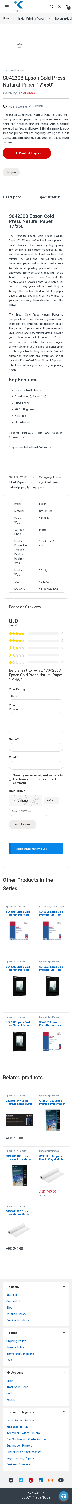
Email (13, 757)
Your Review (13, 707)
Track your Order (17, 1387)
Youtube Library (16, 1314)
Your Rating (17, 689)
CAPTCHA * (17, 791)
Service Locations (17, 1320)
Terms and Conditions (20, 1354)
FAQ (9, 1360)
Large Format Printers (20, 1420)
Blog (9, 1307)
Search (52, 7)
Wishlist (11, 1399)
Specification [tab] (49, 197)
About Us (12, 1295)
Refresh (51, 800)
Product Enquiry (30, 153)
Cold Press (44, 906)
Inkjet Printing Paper (31, 18)
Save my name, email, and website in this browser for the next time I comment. (37, 779)
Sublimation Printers (19, 1445)
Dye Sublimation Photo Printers (26, 1439)
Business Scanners (18, 1464)
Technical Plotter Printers (23, 1433)
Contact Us (13, 1301)
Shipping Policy (16, 1341)
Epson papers (35, 487)
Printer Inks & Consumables (23, 1452)
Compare (38, 106)
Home (6, 18)
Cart (9, 1393)
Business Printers (17, 1426)
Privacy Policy (15, 1347)
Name (14, 739)
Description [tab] (12, 197)
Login (9, 1381)
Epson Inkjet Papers (13, 70)
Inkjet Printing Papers (20, 1458)
